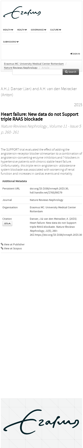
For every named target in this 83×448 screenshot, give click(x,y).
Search (72, 71)
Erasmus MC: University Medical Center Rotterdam (34, 63)
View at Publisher (14, 244)
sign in (76, 53)
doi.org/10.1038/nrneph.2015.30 (49, 188)
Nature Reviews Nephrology (20, 67)
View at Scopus (12, 248)
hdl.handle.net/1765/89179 (46, 192)
